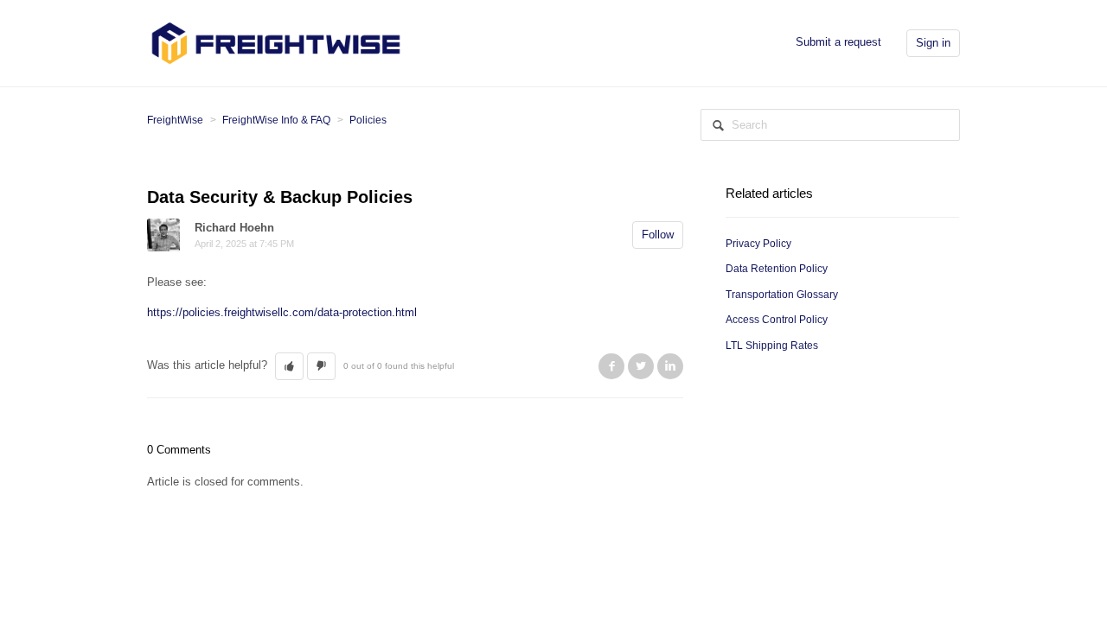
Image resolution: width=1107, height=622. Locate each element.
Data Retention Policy (777, 269)
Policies (368, 120)
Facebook (611, 366)
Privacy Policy (758, 244)
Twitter (641, 366)
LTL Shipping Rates (772, 346)
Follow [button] (658, 234)
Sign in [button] (933, 42)
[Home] (276, 41)
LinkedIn (670, 366)
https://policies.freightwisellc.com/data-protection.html (282, 312)
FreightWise (175, 120)
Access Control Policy (777, 320)
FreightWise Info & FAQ (276, 120)
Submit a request (838, 41)
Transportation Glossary (782, 295)
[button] (289, 366)
